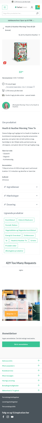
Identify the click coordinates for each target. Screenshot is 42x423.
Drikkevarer (29, 235)
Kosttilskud (10, 220)
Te (6, 240)
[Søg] (37, 13)
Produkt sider (10, 246)
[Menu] (4, 7)
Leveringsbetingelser (10, 402)
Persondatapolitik (9, 406)
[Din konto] (31, 7)
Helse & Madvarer (25, 220)
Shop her (10, 314)
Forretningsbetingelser (10, 397)
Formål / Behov (11, 225)
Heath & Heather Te (19, 240)
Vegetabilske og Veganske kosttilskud (20, 230)
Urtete (33, 240)
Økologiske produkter (14, 251)
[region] (21, 52)
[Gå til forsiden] (21, 7)
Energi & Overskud (12, 235)
